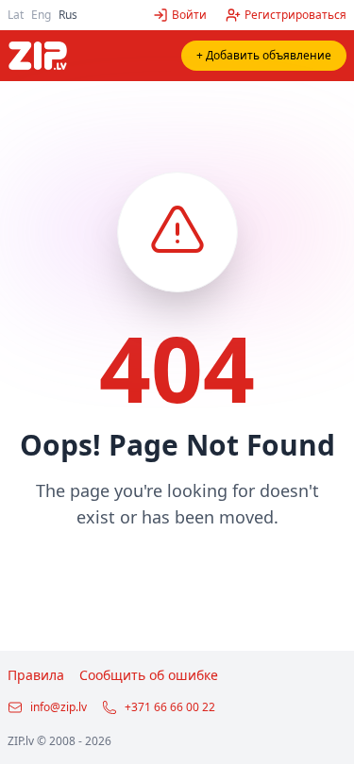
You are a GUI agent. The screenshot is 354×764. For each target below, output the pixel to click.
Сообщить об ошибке (148, 675)
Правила (36, 675)
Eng (41, 15)
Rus (68, 15)
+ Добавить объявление (263, 55)
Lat (16, 15)
